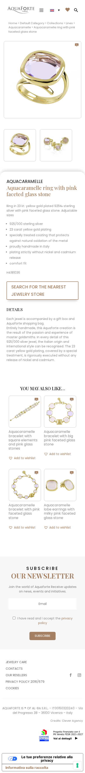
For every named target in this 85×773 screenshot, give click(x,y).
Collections (55, 23)
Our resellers (16, 675)
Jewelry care (16, 662)
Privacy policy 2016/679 (25, 682)
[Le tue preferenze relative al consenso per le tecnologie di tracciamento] (77, 765)
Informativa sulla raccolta (26, 767)
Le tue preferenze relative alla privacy (47, 759)
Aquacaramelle (19, 27)
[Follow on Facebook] (70, 675)
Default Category (32, 23)
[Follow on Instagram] (79, 675)
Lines (69, 23)
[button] (22, 458)
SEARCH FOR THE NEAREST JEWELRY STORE (38, 290)
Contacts (14, 669)
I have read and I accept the (45, 620)
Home (12, 23)
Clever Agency (72, 721)
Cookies (12, 688)
